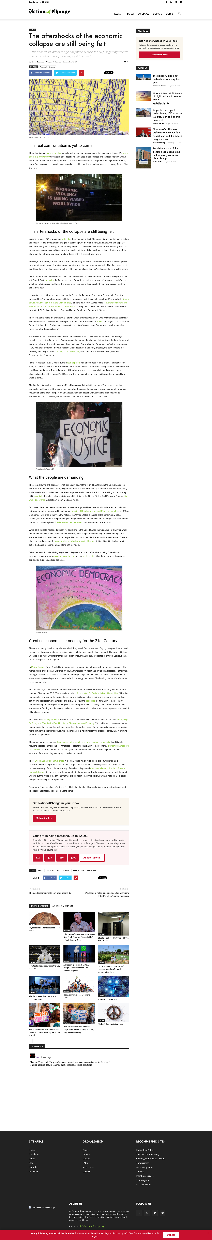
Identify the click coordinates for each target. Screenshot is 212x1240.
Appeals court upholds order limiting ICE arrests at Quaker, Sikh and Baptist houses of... (168, 114)
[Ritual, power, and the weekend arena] (79, 984)
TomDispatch (142, 1163)
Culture (32, 30)
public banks (88, 556)
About (85, 1150)
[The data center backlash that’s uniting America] (44, 985)
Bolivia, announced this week (68, 522)
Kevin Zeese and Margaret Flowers (46, 62)
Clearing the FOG (50, 719)
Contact (86, 1171)
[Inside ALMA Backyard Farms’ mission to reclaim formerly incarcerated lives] (113, 954)
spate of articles (53, 153)
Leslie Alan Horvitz (161, 103)
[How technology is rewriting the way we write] (44, 954)
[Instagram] (171, 2)
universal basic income (64, 556)
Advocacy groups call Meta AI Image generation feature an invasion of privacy (76, 968)
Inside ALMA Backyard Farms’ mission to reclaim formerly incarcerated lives (111, 969)
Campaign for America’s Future (150, 1158)
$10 (38, 857)
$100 (73, 857)
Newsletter (34, 1154)
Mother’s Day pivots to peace (110, 1024)
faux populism (73, 362)
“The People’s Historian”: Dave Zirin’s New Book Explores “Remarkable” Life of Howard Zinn (79, 937)
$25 (50, 857)
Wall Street (91, 870)
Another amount (92, 857)
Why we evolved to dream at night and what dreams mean (167, 96)
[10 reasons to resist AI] (113, 986)
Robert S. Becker (159, 86)
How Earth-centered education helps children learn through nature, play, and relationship (78, 1029)
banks (40, 870)
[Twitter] (176, 2)
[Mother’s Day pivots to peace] (113, 1012)
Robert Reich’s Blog (145, 1150)
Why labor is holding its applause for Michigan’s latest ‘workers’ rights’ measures (107, 894)
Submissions (88, 1167)
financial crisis (78, 870)
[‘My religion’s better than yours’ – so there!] (44, 918)
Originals (143, 13)
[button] (179, 13)
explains (50, 280)
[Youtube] (181, 2)
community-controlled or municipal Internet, (75, 541)
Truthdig (140, 1171)
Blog (31, 1163)
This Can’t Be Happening (147, 1154)
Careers (86, 1158)
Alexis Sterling (159, 142)
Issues (117, 13)
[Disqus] (79, 1088)
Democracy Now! (144, 1167)
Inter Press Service (145, 1176)
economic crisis (63, 870)
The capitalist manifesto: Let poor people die (50, 893)
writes (100, 321)
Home (32, 1150)
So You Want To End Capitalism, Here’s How (97, 693)
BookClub (33, 1167)
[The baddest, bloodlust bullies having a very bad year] (143, 77)
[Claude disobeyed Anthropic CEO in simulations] (113, 924)
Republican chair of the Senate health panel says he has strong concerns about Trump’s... (166, 153)
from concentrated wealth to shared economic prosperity (83, 742)
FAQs (85, 1163)
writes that (66, 239)
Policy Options (38, 667)
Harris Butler (158, 123)
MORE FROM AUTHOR (62, 906)
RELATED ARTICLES (39, 906)
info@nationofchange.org (92, 1226)
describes (90, 701)
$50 (62, 857)
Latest (130, 13)
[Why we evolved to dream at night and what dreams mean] (143, 96)
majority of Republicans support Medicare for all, (93, 511)
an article (38, 496)
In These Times (143, 1184)
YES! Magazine (143, 1180)
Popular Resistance (47, 67)
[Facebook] (166, 2)
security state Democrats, (68, 351)
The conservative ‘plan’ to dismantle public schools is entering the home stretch (44, 1032)
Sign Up (170, 13)
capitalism (50, 870)
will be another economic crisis (49, 761)
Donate (157, 13)
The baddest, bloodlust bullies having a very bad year (166, 79)
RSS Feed (33, 1171)
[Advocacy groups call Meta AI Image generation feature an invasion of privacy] (79, 953)
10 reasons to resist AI (107, 999)
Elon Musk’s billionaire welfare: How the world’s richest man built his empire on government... (167, 134)
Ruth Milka (157, 162)
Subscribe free (44, 818)
